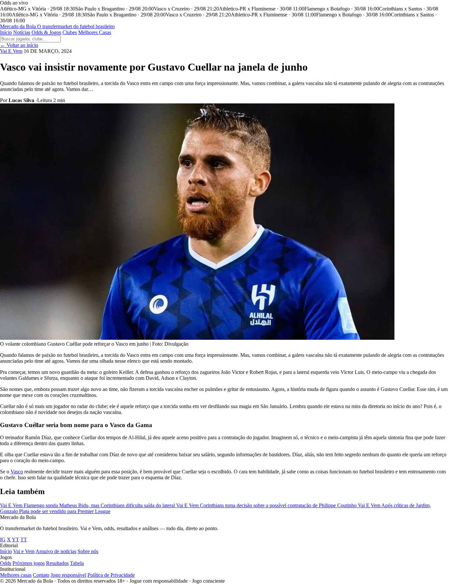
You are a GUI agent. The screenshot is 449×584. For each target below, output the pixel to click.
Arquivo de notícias (55, 551)
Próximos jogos (28, 563)
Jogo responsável (68, 575)
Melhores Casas (94, 32)
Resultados (57, 563)
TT (23, 539)
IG (3, 539)
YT (15, 539)
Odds (5, 563)
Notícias (21, 32)
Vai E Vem (11, 51)
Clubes (69, 32)
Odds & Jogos (46, 32)
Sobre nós (88, 551)
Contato (41, 575)
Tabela (77, 563)
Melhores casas (16, 575)
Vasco (17, 471)
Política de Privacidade (111, 575)
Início (6, 32)
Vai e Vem (24, 551)
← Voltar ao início (19, 45)
